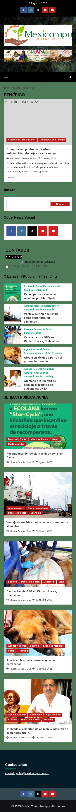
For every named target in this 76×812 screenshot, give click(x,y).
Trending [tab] (49, 276)
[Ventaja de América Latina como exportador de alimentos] (12, 313)
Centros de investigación (21, 139)
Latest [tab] (12, 276)
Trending (57, 353)
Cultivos (43, 373)
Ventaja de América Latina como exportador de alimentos (41, 317)
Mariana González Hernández (23, 158)
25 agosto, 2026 (44, 462)
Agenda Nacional (33, 349)
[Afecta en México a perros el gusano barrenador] (12, 355)
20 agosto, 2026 (44, 600)
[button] (7, 76)
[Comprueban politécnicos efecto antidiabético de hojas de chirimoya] (38, 122)
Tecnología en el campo (52, 139)
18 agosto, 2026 (44, 737)
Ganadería (29, 333)
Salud (27, 290)
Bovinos (28, 329)
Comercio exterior (50, 306)
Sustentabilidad (39, 290)
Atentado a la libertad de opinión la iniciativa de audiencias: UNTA (40, 384)
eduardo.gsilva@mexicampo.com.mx (27, 773)
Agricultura (48, 369)
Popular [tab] (29, 276)
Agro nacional (31, 373)
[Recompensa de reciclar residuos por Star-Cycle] (12, 291)
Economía (48, 309)
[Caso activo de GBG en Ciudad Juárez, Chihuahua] (12, 334)
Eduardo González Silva (20, 462)
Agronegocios (31, 306)
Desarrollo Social (33, 286)
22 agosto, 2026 (44, 531)
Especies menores (34, 353)
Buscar (9, 189)
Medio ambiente (52, 286)
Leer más (10, 177)
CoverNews (38, 806)
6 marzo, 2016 (48, 158)
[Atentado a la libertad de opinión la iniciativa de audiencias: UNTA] (12, 378)
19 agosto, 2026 (44, 669)
